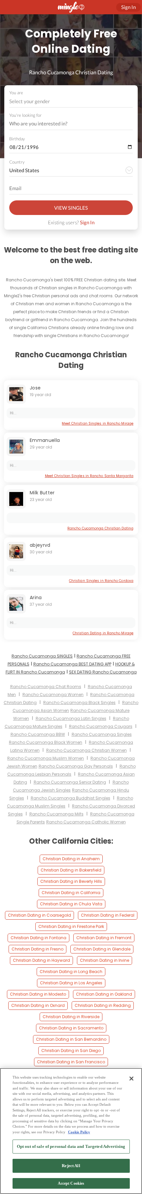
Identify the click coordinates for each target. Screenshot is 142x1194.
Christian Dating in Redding (103, 1005)
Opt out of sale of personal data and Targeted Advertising (71, 1146)
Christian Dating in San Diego (71, 1050)
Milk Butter (42, 492)
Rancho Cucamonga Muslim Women (45, 758)
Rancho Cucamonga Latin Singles (71, 718)
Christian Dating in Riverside (71, 1016)
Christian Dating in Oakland (104, 994)
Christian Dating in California (71, 892)
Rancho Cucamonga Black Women (45, 742)
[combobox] (71, 101)
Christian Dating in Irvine (104, 960)
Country (16, 162)
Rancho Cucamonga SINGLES (42, 656)
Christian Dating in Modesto (38, 994)
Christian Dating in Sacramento (71, 1028)
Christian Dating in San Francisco (71, 1062)
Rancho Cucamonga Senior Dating (70, 782)
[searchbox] (66, 123)
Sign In (87, 222)
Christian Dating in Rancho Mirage (103, 633)
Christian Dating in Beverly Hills (71, 881)
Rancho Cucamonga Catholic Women (86, 822)
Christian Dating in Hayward (41, 960)
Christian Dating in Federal (107, 915)
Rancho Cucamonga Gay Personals (76, 766)
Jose (35, 388)
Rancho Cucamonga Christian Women (86, 750)
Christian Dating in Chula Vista (71, 904)
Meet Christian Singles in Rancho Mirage (97, 423)
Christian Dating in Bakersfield (71, 870)
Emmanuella (45, 440)
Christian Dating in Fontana (38, 938)
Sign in (128, 7)
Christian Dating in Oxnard (38, 1005)
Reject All (71, 1165)
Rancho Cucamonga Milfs (56, 814)
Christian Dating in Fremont (103, 938)
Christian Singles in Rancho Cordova (101, 580)
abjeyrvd (40, 545)
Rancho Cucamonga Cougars (100, 726)
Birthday (17, 138)
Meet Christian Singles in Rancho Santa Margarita (89, 475)
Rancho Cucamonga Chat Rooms (45, 686)
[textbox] (70, 101)
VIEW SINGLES (71, 208)
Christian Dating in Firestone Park (71, 926)
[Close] (131, 1078)
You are (16, 92)
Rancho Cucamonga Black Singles (79, 702)
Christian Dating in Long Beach (71, 971)
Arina (36, 597)
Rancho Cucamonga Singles (102, 734)
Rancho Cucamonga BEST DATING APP (72, 664)
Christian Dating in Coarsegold (39, 915)
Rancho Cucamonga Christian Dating (100, 528)
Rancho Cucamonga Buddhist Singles (70, 798)
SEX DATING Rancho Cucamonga (103, 672)
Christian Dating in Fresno (37, 949)
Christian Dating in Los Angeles (71, 983)
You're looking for (25, 115)
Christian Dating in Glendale (101, 949)
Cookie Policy (79, 1132)
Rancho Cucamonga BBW (38, 734)
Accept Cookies (71, 1183)
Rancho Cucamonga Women (53, 694)
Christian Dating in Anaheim (71, 859)
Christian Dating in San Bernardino (71, 1039)
